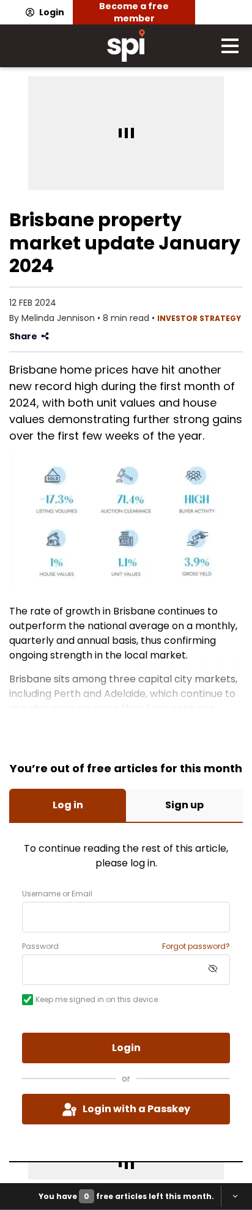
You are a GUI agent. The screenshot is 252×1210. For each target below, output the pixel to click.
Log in (68, 805)
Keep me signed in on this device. (97, 999)
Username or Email (57, 894)
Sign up (184, 805)
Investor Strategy (199, 318)
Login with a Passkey (136, 1109)
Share (23, 336)
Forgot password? (196, 946)
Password (40, 946)
